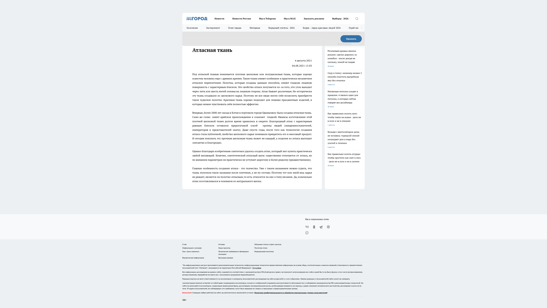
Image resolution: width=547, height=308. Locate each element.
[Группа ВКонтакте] (307, 227)
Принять (351, 38)
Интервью (255, 28)
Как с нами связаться (190, 251)
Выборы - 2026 (340, 18)
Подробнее (256, 268)
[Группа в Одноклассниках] (314, 227)
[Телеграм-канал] (321, 227)
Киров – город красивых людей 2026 (322, 28)
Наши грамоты (224, 248)
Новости (219, 18)
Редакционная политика (264, 251)
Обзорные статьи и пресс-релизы (267, 244)
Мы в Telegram (267, 18)
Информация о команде (192, 248)
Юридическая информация (193, 258)
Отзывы (221, 244)
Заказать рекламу (314, 18)
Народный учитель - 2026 (281, 28)
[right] (361, 28)
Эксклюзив (192, 28)
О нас (184, 244)
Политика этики (260, 248)
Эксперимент (213, 28)
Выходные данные (225, 258)
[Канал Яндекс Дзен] (328, 227)
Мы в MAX (290, 18)
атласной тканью (208, 74)
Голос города (234, 28)
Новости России (241, 18)
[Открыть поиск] (357, 18)
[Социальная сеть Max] (307, 233)
